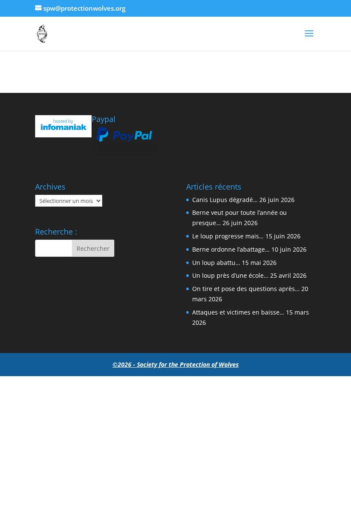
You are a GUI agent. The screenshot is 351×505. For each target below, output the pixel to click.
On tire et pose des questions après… (246, 289)
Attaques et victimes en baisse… (238, 312)
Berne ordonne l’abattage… (231, 249)
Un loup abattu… (216, 262)
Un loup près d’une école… (230, 275)
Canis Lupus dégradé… (225, 200)
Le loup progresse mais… (228, 236)
